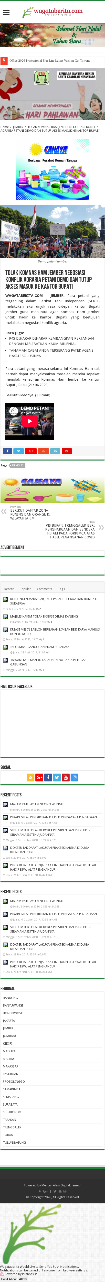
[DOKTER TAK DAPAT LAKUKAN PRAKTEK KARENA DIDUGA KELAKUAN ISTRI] (5, 848)
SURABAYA (10, 1104)
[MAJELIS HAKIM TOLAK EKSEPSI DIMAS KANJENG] (5, 616)
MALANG (9, 1059)
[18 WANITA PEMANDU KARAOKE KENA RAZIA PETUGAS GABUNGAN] (5, 660)
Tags (61, 589)
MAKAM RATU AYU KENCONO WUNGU (36, 804)
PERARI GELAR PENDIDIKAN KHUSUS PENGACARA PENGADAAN (53, 817)
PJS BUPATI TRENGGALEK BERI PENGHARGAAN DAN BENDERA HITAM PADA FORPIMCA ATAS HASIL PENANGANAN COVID (70, 529)
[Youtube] (66, 777)
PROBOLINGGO (14, 1081)
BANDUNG (10, 998)
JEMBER (18, 127)
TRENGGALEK (12, 1127)
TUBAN (8, 1135)
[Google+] (39, 777)
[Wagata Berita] (52, 11)
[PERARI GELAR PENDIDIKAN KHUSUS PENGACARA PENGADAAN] (5, 817)
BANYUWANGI (13, 1005)
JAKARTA (9, 1021)
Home (4, 127)
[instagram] (74, 777)
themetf (75, 1185)
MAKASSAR (10, 1066)
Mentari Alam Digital (56, 1185)
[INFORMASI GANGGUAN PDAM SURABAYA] (5, 647)
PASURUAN (10, 1074)
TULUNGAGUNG (14, 1142)
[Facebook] (48, 777)
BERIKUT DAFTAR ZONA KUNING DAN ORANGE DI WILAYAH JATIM (30, 512)
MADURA (9, 1051)
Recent (9, 589)
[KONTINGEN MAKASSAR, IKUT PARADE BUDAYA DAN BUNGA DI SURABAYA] (5, 599)
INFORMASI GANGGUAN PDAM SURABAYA (39, 647)
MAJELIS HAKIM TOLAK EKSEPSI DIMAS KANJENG (44, 616)
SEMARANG (11, 1097)
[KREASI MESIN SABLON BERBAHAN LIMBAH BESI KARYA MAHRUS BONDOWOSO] (5, 629)
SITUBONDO (12, 1112)
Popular (25, 589)
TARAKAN (9, 1120)
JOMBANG (10, 1036)
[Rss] (30, 777)
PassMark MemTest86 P (25, 60)
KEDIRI (7, 1043)
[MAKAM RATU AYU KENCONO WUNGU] (5, 804)
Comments (44, 589)
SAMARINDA (12, 1089)
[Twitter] (57, 777)
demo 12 (18, 465)
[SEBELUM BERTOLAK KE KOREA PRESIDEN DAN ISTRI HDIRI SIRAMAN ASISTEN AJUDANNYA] (5, 830)
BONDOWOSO (13, 1013)
